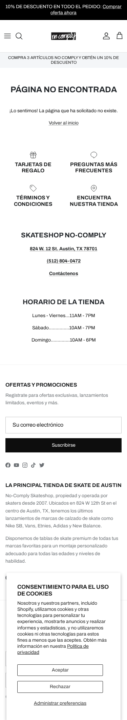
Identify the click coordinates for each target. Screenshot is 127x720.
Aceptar (60, 670)
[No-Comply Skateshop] (63, 36)
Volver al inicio (64, 122)
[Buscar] (22, 35)
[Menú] (7, 35)
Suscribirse (64, 445)
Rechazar (60, 686)
